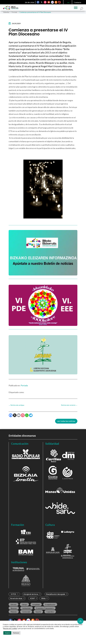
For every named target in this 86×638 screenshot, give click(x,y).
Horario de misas (16, 598)
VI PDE (13, 594)
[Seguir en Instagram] (45, 2)
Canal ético (50, 612)
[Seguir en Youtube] (48, 2)
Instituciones (26, 608)
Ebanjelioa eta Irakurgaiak (55, 594)
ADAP (32, 598)
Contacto (77, 2)
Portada (24, 385)
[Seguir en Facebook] (38, 2)
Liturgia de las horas (30, 594)
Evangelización (50, 604)
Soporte (38, 612)
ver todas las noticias (66, 421)
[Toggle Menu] (75, 7)
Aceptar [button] (7, 633)
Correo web (26, 612)
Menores (14, 612)
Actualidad (36, 604)
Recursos (14, 608)
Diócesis (13, 604)
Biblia (43, 598)
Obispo (24, 604)
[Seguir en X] (41, 2)
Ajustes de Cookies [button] (10, 628)
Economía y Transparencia (44, 608)
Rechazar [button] (16, 633)
